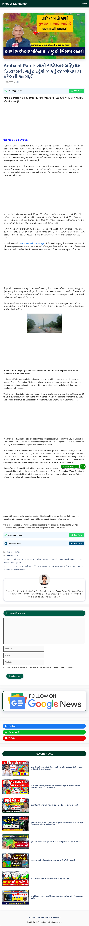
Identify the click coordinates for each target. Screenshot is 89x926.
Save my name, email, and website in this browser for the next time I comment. (40, 667)
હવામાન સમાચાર (13, 552)
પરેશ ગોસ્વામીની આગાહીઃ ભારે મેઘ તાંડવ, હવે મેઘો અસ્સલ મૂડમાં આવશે (54, 805)
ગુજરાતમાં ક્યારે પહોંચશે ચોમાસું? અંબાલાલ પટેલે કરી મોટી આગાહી (53, 860)
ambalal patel (12, 556)
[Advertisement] (44, 121)
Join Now (78, 91)
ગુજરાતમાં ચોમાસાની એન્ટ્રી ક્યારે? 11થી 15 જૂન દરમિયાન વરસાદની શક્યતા (56, 842)
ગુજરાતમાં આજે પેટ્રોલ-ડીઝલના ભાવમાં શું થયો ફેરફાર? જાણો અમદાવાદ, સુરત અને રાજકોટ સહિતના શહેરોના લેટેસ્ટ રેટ (57, 823)
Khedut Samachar (14, 3)
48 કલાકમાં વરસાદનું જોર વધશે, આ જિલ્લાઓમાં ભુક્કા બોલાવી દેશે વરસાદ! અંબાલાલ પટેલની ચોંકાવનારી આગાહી (55, 786)
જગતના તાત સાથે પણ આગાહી (31, 243)
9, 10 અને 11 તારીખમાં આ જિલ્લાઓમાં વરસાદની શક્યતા (50, 879)
